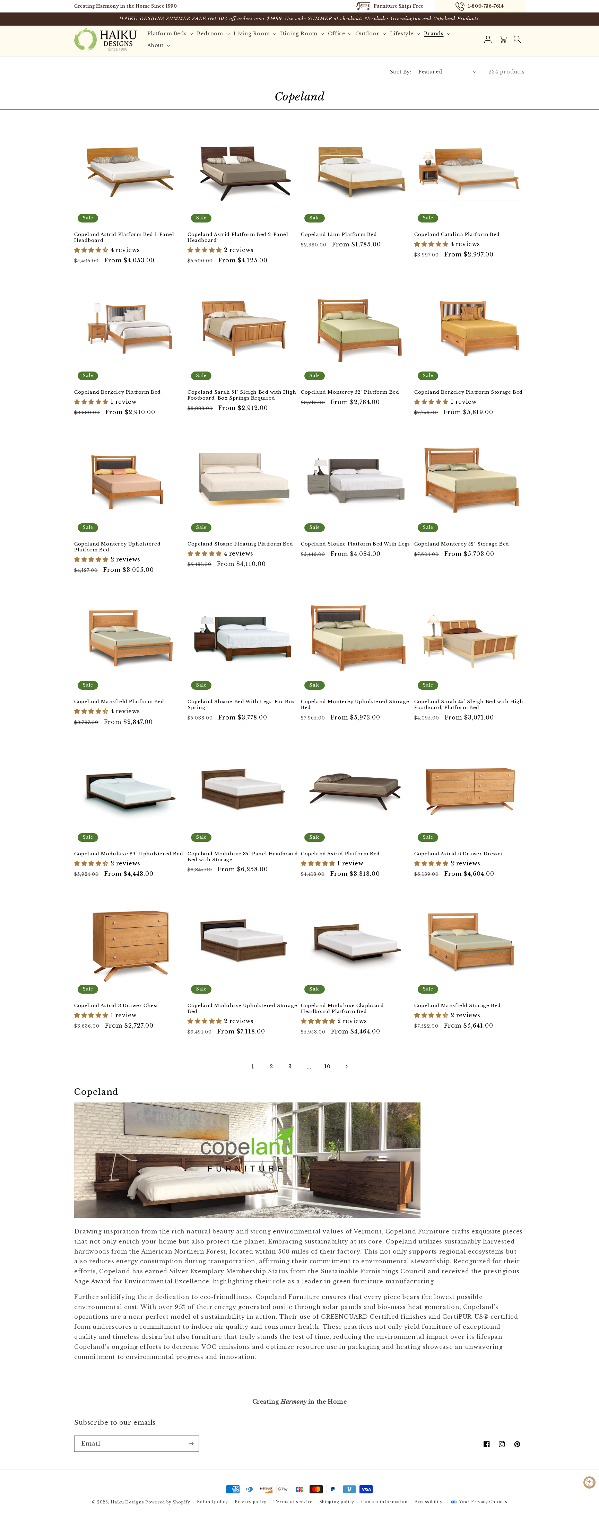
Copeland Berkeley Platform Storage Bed (468, 392)
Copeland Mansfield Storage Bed (457, 1006)
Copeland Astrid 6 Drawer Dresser (458, 854)
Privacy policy (251, 1501)
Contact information (384, 1501)
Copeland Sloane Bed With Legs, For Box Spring (241, 704)
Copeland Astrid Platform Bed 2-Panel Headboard (238, 237)
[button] (517, 39)
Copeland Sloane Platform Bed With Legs (355, 544)
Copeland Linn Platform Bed (339, 234)
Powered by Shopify (167, 1502)
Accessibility (429, 1501)
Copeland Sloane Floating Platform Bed (240, 544)
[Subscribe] (191, 1444)
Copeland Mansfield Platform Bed (119, 702)
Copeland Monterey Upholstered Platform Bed (117, 547)
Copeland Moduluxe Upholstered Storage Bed (242, 1008)
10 (327, 1066)
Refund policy (212, 1501)
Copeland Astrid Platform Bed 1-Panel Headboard (124, 237)
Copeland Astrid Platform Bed (340, 854)
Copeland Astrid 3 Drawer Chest (116, 1006)
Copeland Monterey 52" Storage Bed (461, 544)
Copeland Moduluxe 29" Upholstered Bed (128, 854)
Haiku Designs (127, 1502)
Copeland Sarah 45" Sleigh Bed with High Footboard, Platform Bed (468, 704)
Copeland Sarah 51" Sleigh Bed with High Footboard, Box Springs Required (242, 395)
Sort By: (400, 72)
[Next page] (346, 1066)
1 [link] (252, 1066)
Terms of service (293, 1501)
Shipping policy (337, 1501)
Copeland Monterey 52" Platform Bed (350, 392)
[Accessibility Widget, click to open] (589, 1482)
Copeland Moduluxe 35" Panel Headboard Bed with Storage (243, 857)
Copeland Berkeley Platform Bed (117, 392)
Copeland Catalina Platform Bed (457, 234)
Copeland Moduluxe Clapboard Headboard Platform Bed (342, 1008)
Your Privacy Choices (483, 1501)
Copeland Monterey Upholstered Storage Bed (355, 704)
